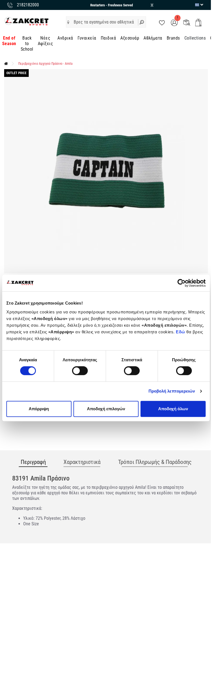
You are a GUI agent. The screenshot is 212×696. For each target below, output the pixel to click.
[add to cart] (198, 22)
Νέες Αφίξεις (45, 40)
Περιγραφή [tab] (33, 462)
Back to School (27, 43)
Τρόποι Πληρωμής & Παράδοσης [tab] (155, 462)
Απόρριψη (39, 408)
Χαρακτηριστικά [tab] (81, 462)
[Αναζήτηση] (142, 22)
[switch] (80, 370)
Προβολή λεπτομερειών (172, 391)
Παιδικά (108, 38)
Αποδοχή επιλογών (106, 408)
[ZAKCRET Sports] (26, 21)
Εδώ (181, 331)
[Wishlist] (162, 22)
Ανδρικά (65, 38)
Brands (173, 38)
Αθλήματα (153, 38)
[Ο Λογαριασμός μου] (174, 22)
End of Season (9, 40)
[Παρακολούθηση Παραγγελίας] (187, 22)
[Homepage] (6, 64)
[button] (68, 22)
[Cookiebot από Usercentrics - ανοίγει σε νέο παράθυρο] (181, 283)
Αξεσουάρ (129, 38)
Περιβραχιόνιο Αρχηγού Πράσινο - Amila (45, 64)
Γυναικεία (87, 38)
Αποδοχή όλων (173, 408)
